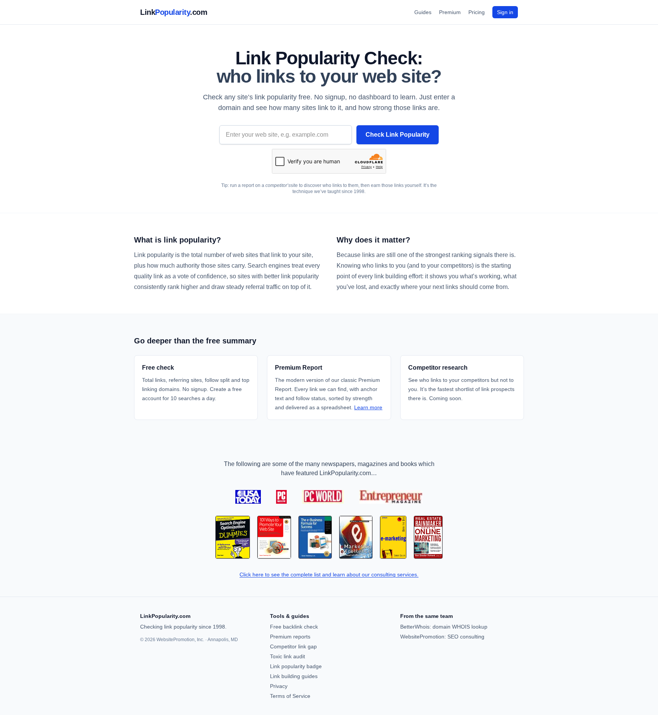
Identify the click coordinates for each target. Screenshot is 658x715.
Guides (422, 12)
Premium (450, 12)
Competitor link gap (293, 646)
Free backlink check (294, 627)
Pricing (476, 12)
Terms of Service (290, 696)
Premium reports (290, 637)
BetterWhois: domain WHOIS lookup (443, 627)
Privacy (278, 686)
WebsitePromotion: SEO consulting (442, 637)
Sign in (505, 12)
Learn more (368, 407)
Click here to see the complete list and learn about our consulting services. (329, 574)
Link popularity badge (296, 666)
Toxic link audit (287, 656)
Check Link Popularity (398, 134)
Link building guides (294, 676)
